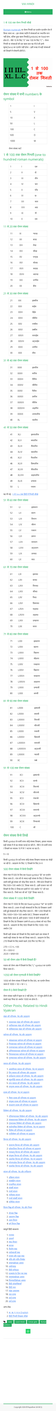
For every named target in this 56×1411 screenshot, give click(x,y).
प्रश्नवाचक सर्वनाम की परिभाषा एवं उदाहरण (25, 1047)
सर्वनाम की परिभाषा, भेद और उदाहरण (17, 1034)
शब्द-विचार (13, 1241)
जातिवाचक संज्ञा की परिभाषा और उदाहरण (25, 1025)
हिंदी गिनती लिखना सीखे (18, 1316)
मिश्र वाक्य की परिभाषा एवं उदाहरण (22, 1097)
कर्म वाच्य (12, 1301)
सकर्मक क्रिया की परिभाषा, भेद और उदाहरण (26, 1165)
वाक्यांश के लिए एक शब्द (18, 1273)
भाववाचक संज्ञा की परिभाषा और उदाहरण (24, 1022)
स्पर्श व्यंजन (13, 1191)
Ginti (10, 1322)
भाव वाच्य (12, 1294)
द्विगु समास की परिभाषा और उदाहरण (22, 1072)
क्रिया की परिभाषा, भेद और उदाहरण (17, 1139)
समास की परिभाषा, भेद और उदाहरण (17, 1063)
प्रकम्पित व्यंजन (15, 1184)
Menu (29, 12)
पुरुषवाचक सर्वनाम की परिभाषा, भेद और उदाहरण (27, 1057)
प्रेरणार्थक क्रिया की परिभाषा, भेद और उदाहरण (27, 1162)
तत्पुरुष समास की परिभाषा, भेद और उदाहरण (25, 1086)
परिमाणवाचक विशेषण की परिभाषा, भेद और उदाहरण (28, 1116)
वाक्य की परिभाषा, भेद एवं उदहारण (16, 1092)
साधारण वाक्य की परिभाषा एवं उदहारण (23, 1104)
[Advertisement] (28, 1374)
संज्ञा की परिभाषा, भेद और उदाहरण (16, 1016)
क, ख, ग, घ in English (18, 1312)
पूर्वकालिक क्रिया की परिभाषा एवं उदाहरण (25, 1148)
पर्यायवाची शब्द (14, 1252)
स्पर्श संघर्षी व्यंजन (15, 1198)
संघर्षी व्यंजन (13, 1187)
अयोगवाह (12, 1266)
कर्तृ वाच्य (12, 1297)
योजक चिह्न (13, 1213)
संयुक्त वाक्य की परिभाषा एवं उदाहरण (23, 1101)
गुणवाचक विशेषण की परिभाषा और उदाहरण (25, 1123)
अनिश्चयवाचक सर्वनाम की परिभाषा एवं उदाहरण (27, 1050)
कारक (11, 1245)
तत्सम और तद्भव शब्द (16, 1255)
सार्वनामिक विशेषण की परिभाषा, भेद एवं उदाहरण (27, 1126)
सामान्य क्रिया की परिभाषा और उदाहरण (24, 1145)
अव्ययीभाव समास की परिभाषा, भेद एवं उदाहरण (26, 1069)
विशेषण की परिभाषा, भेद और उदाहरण (17, 1110)
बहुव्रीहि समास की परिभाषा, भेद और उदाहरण (26, 1079)
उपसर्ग (11, 1238)
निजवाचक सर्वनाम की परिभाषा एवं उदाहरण (25, 1043)
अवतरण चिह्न (14, 1216)
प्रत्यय (11, 1234)
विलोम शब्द (13, 1248)
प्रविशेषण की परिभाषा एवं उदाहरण (22, 1133)
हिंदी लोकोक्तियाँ (15, 1283)
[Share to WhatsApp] (28, 1331)
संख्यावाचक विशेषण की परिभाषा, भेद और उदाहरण (28, 1119)
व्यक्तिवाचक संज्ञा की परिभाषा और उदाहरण (25, 1028)
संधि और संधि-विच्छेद (17, 1259)
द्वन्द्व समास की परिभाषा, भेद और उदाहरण (24, 1083)
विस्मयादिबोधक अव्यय (17, 1280)
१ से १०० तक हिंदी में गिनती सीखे (25, 494)
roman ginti (33, 1322)
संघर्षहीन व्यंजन (15, 1180)
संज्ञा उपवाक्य (14, 1290)
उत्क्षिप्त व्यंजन (14, 1177)
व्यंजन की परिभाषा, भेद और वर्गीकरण (17, 1171)
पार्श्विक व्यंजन (14, 1201)
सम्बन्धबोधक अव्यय (16, 1262)
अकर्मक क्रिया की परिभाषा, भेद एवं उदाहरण (25, 1158)
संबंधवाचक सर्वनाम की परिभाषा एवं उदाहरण (25, 1040)
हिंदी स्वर (12, 1287)
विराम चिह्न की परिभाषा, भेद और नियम (17, 1207)
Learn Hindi (20, 1322)
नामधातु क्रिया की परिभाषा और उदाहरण (24, 1151)
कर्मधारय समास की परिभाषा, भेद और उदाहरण (26, 1076)
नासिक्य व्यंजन (14, 1194)
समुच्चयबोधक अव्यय (16, 1276)
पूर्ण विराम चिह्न (14, 1223)
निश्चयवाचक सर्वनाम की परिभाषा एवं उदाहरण (26, 1054)
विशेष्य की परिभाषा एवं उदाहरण (20, 1130)
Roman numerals (12, 29)
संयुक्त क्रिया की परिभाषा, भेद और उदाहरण (25, 1155)
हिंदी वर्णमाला (14, 1269)
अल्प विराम (13, 1220)
